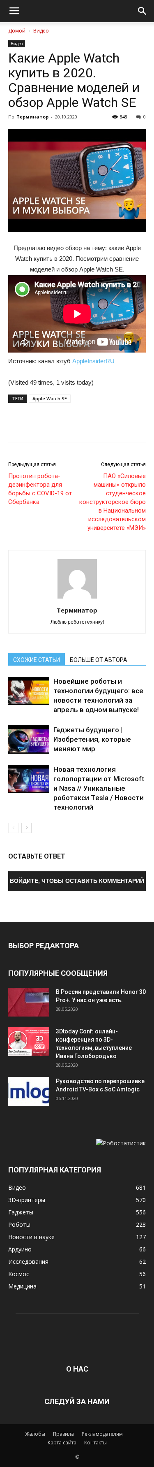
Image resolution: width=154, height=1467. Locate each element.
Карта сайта (62, 1442)
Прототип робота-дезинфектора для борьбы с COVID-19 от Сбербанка (40, 489)
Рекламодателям (102, 1433)
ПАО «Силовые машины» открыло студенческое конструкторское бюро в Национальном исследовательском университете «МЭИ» (112, 502)
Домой (16, 30)
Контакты (95, 1442)
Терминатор (32, 117)
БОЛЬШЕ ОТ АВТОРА (98, 660)
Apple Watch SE (49, 398)
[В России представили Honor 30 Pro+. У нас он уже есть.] (28, 1002)
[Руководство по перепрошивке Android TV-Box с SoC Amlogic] (28, 1091)
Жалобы (35, 1433)
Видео (41, 30)
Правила (63, 1433)
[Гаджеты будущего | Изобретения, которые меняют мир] (28, 739)
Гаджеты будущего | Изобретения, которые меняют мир (92, 739)
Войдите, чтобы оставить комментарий (77, 880)
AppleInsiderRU (93, 360)
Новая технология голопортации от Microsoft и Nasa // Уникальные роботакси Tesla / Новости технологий (98, 788)
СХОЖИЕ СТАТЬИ (36, 660)
